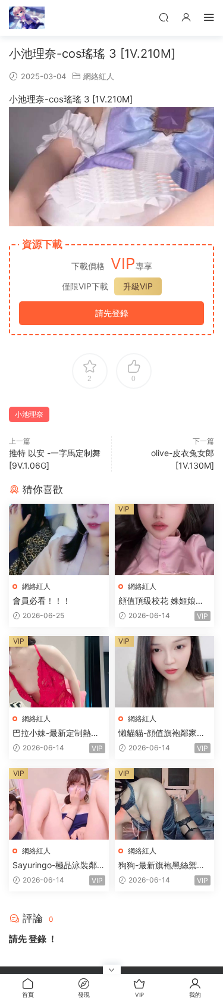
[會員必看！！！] (59, 539)
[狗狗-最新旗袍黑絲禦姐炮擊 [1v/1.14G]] (165, 804)
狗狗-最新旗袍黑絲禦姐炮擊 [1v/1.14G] (161, 865)
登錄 (37, 938)
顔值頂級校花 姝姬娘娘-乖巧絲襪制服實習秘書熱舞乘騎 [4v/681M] (164, 601)
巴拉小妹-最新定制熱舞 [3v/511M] (55, 733)
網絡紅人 (98, 76)
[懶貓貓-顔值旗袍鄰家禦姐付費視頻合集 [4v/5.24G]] (165, 671)
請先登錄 (111, 313)
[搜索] (163, 17)
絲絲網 (27, 18)
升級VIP (138, 286)
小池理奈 (29, 414)
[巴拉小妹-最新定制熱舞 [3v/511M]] (59, 671)
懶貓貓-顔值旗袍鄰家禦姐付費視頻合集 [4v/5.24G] (162, 733)
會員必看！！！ (41, 600)
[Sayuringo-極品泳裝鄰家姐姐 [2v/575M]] (59, 804)
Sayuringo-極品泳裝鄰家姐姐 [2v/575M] (54, 865)
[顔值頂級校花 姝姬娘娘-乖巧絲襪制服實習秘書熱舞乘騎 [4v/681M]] (165, 539)
